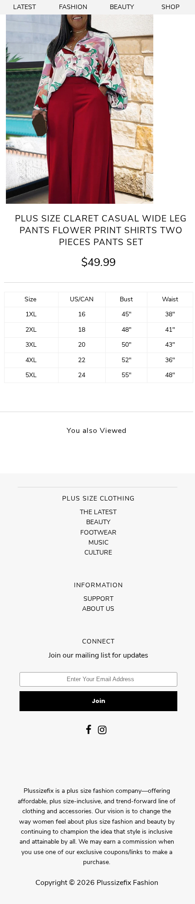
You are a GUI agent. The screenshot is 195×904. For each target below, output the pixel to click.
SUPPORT (98, 598)
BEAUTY (122, 7)
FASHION (73, 7)
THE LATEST (98, 512)
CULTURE (98, 552)
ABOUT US (98, 608)
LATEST (24, 7)
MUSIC (98, 542)
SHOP (170, 7)
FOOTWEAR (98, 532)
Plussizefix (114, 883)
